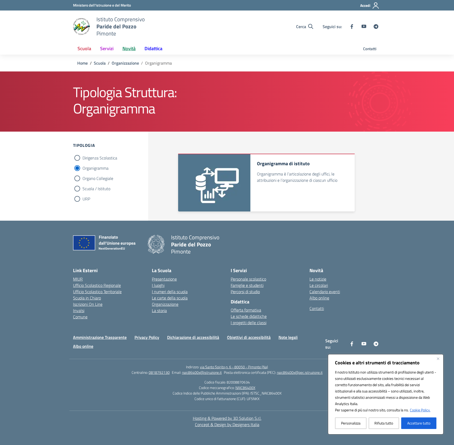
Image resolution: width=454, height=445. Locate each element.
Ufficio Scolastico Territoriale (97, 291)
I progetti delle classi (248, 322)
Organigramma (95, 168)
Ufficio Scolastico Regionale (97, 285)
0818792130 (159, 372)
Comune (80, 317)
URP (86, 199)
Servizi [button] (106, 48)
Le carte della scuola (170, 298)
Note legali (288, 337)
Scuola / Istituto (96, 188)
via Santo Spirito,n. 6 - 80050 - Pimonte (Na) (234, 367)
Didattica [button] (153, 48)
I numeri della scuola (170, 291)
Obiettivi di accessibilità (249, 337)
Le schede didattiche (249, 316)
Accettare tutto (418, 423)
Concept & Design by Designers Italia (227, 424)
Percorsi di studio (245, 291)
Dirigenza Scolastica (99, 158)
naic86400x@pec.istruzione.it (300, 372)
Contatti (369, 49)
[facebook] (352, 27)
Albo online (319, 298)
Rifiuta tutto (383, 423)
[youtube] (364, 27)
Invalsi (78, 310)
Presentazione (164, 279)
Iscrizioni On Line (87, 304)
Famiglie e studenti (247, 285)
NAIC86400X (245, 387)
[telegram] (376, 27)
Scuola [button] (84, 48)
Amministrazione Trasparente (100, 337)
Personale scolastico (248, 279)
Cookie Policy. (420, 410)
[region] (385, 394)
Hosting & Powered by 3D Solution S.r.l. (227, 418)
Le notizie (317, 279)
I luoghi (158, 285)
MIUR (78, 279)
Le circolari (318, 285)
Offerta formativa (246, 310)
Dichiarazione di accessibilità (193, 337)
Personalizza (350, 423)
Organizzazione (165, 304)
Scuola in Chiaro (87, 298)
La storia (159, 310)
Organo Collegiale (97, 178)
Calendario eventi (324, 291)
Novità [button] (129, 48)
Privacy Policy (147, 337)
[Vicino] (438, 358)
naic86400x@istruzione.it (202, 372)
